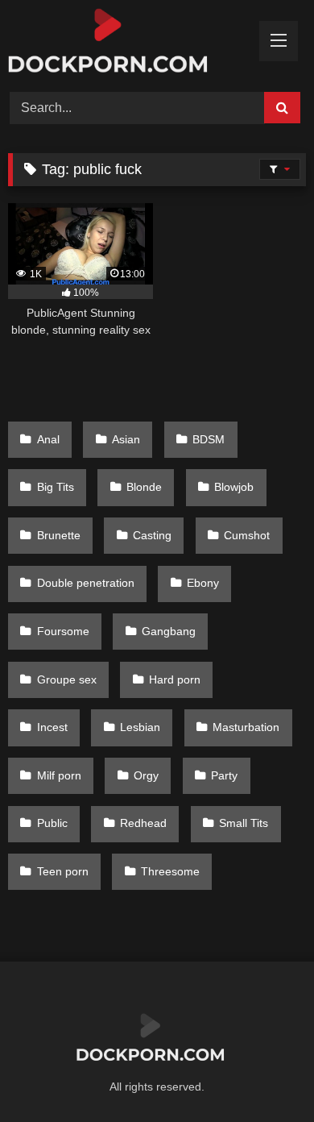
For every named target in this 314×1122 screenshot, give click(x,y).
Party (224, 775)
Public (52, 823)
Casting (152, 535)
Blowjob (234, 486)
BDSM (208, 439)
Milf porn (59, 775)
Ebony (203, 582)
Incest (52, 727)
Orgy (146, 775)
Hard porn (174, 679)
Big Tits (55, 486)
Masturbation (246, 727)
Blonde (144, 486)
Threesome (170, 871)
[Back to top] (264, 1074)
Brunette (59, 535)
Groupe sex (67, 679)
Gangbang (169, 631)
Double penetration (85, 582)
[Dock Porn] (129, 43)
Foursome (63, 631)
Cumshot (247, 535)
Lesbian (140, 727)
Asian (126, 439)
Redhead (143, 823)
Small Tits (243, 823)
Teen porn (63, 871)
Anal (48, 439)
